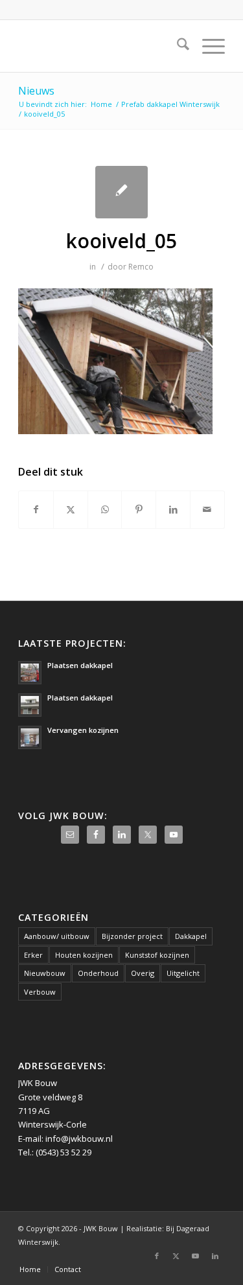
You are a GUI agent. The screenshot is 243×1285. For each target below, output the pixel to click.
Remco (141, 266)
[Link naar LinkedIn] (215, 1256)
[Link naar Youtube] (195, 1256)
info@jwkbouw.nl (79, 1138)
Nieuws (36, 91)
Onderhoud (98, 973)
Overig (142, 973)
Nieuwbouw (44, 973)
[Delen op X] (70, 509)
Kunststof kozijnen (157, 955)
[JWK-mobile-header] (100, 46)
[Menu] (207, 46)
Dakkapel (191, 936)
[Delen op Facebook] (36, 509)
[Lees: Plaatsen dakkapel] (29, 672)
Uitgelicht (183, 973)
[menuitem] (176, 46)
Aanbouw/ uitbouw (56, 936)
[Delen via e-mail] (207, 509)
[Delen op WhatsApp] (105, 509)
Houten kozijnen (84, 955)
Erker (33, 955)
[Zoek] (176, 46)
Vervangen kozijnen (83, 730)
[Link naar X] (176, 1256)
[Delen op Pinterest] (139, 509)
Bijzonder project (132, 936)
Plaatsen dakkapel (80, 665)
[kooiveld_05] (121, 192)
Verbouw (40, 992)
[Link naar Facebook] (157, 1256)
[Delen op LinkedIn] (173, 509)
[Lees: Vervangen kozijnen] (29, 737)
